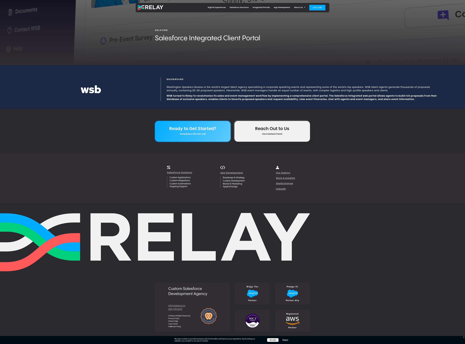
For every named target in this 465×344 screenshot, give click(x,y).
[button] (299, 7)
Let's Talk (317, 7)
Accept (273, 340)
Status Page (173, 321)
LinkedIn (281, 189)
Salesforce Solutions (179, 172)
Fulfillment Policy (174, 327)
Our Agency (283, 172)
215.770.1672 (175, 309)
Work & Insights (285, 178)
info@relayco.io (176, 305)
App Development (231, 172)
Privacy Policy (173, 318)
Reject (285, 340)
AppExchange (284, 183)
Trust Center (173, 324)
